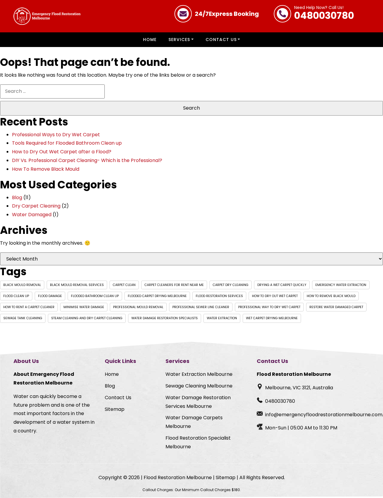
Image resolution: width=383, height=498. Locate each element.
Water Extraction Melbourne (198, 374)
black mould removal (22, 285)
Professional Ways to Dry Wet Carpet (56, 134)
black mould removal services (77, 285)
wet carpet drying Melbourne (272, 318)
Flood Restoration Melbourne (178, 477)
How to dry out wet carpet (275, 296)
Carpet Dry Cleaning (230, 285)
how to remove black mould (331, 296)
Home (149, 40)
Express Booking (227, 14)
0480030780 (324, 14)
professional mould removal (138, 307)
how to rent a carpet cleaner (28, 307)
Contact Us (221, 40)
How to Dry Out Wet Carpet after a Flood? (61, 151)
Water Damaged (31, 214)
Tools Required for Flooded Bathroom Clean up (67, 143)
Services (179, 40)
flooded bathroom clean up (95, 296)
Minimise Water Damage (83, 307)
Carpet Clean (124, 285)
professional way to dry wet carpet (269, 307)
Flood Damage (50, 296)
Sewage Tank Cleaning (22, 318)
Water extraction (222, 318)
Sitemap (114, 409)
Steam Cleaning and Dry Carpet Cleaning (86, 318)
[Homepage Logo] (46, 16)
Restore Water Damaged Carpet (336, 307)
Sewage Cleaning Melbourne (198, 385)
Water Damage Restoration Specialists (164, 318)
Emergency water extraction (340, 285)
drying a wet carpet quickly (281, 285)
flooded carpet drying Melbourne (157, 296)
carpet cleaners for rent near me (174, 285)
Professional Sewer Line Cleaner (200, 307)
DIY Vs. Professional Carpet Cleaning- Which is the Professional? (87, 160)
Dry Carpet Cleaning (36, 205)
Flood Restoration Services (219, 296)
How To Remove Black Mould (45, 169)
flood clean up (16, 296)
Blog (17, 197)
